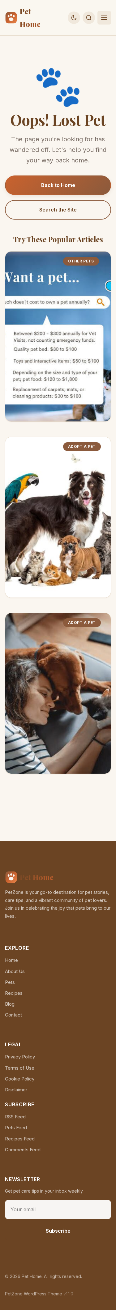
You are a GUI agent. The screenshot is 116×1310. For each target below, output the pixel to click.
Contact (13, 1015)
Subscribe (58, 1231)
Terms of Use (19, 1068)
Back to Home (58, 185)
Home (11, 960)
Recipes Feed (20, 1139)
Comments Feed (23, 1150)
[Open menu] (104, 18)
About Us (15, 971)
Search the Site (58, 210)
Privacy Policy (20, 1057)
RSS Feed (15, 1117)
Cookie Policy (19, 1079)
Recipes (14, 993)
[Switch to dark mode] (74, 17)
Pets (10, 982)
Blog (10, 1004)
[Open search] (89, 17)
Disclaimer (16, 1090)
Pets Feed (16, 1127)
